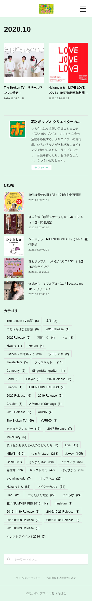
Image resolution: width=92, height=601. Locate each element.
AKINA (45, 412)
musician (63, 503)
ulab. (14, 495)
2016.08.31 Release (62, 520)
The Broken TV (20, 420)
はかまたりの (41, 462)
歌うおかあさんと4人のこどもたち (32, 445)
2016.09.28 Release (23, 520)
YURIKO (49, 420)
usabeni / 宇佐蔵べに (24, 354)
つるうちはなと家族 (23, 329)
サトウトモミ (42, 470)
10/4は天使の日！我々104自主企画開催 (54, 194)
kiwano (14, 345)
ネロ (67, 337)
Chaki (14, 462)
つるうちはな (44, 453)
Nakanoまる (18, 486)
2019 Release (50, 395)
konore (36, 345)
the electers (17, 362)
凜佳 (51, 320)
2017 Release (59, 428)
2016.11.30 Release (23, 511)
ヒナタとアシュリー (23, 428)
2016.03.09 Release (23, 528)
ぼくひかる (73, 470)
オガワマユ (50, 478)
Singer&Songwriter (48, 370)
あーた (74, 453)
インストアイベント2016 (26, 536)
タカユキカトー (49, 362)
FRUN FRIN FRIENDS (47, 387)
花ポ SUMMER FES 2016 (27, 503)
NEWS (16, 453)
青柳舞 (15, 470)
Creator (14, 403)
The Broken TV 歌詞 (23, 320)
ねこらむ (71, 495)
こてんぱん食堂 (41, 495)
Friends (14, 387)
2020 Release (19, 395)
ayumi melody (20, 478)
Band (13, 379)
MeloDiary (16, 437)
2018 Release (19, 412)
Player (33, 379)
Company (16, 370)
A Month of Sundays (45, 403)
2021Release (59, 379)
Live (71, 445)
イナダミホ (72, 462)
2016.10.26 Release (62, 511)
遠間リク (46, 337)
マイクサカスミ (51, 486)
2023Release (57, 329)
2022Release (18, 337)
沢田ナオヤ (59, 354)
